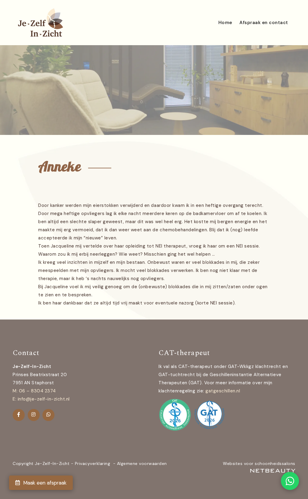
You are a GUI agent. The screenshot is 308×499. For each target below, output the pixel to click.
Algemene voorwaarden (142, 463)
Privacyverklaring (92, 463)
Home (225, 23)
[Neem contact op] (290, 481)
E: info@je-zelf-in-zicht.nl (41, 399)
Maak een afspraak (44, 482)
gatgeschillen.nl (222, 391)
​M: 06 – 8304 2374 (34, 391)
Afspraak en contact (263, 23)
